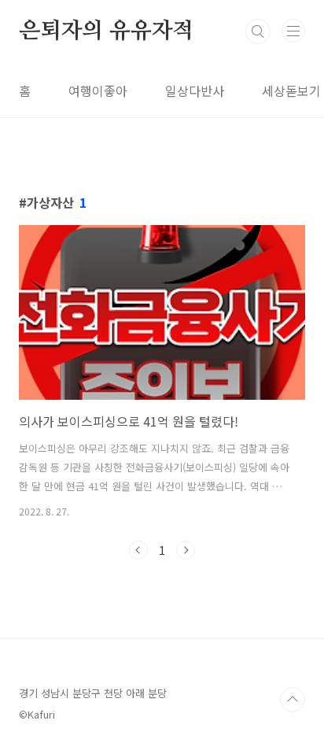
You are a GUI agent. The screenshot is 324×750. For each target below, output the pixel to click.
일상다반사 (194, 90)
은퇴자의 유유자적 (106, 31)
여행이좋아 (97, 90)
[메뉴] (293, 30)
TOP (292, 699)
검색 (258, 31)
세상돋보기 (291, 90)
